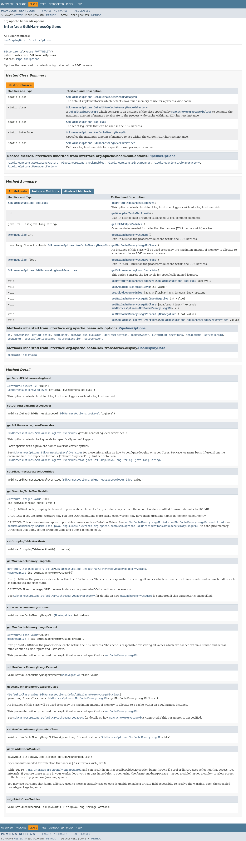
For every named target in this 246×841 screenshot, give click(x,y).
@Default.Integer (19, 499)
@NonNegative (17, 234)
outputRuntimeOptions (167, 334)
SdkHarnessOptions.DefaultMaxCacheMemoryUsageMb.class (80, 694)
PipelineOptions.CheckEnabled (82, 162)
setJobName (193, 334)
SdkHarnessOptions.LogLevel (86, 121)
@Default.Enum (17, 386)
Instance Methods (45, 191)
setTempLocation (69, 338)
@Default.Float (18, 634)
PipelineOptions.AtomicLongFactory (32, 162)
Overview (7, 4)
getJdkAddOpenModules (126, 224)
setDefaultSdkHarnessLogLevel (133, 280)
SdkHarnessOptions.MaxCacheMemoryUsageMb (96, 132)
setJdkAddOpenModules (126, 292)
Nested (18, 15)
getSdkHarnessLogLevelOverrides (134, 270)
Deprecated (56, 4)
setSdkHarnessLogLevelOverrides (134, 319)
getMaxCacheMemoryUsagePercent (133, 259)
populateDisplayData (22, 354)
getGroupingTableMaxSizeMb (130, 213)
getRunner (60, 334)
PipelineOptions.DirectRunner (128, 162)
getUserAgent (139, 334)
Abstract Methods (77, 191)
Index (69, 4)
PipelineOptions (40, 40)
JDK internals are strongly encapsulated (54, 769)
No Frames (60, 10)
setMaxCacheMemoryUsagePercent (133, 314)
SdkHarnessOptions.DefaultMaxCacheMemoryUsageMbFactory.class (100, 568)
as (9, 334)
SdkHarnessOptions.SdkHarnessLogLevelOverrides (100, 143)
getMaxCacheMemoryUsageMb (129, 234)
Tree (43, 4)
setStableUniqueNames (39, 338)
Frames (47, 10)
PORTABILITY (43, 51)
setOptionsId (213, 334)
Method (51, 15)
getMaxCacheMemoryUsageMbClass (133, 245)
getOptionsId (41, 334)
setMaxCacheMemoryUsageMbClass (133, 304)
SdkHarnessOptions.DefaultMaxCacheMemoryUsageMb (101, 96)
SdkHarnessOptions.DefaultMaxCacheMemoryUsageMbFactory (107, 107)
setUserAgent (93, 338)
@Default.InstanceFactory (25, 568)
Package (21, 4)
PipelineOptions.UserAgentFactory (32, 166)
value (29, 51)
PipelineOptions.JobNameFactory (177, 162)
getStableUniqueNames (86, 334)
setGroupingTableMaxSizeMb (130, 286)
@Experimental (14, 51)
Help (79, 4)
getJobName (21, 334)
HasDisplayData (14, 40)
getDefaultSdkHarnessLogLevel (133, 202)
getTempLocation (115, 334)
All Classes (82, 10)
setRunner (14, 338)
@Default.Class (18, 694)
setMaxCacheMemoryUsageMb (129, 298)
